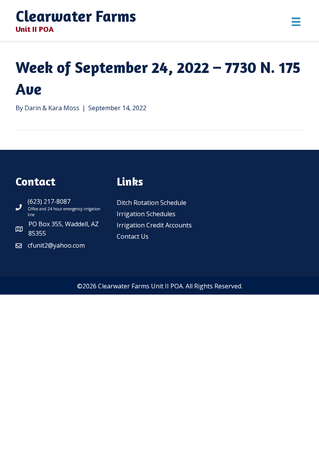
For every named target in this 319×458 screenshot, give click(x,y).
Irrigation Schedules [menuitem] (146, 214)
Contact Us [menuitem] (133, 236)
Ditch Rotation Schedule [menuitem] (151, 202)
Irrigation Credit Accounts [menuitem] (154, 225)
